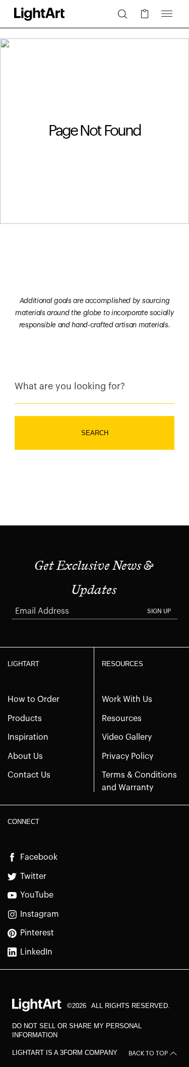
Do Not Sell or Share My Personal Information (77, 1030)
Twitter (33, 876)
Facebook (38, 857)
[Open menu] (167, 14)
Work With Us (127, 699)
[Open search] (122, 14)
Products (25, 719)
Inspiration (28, 737)
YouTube (36, 895)
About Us (25, 756)
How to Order (33, 699)
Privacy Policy (127, 756)
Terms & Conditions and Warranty (139, 781)
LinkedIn (36, 952)
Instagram (39, 914)
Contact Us (29, 775)
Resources (122, 719)
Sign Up (159, 611)
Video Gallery (127, 737)
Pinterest (37, 933)
